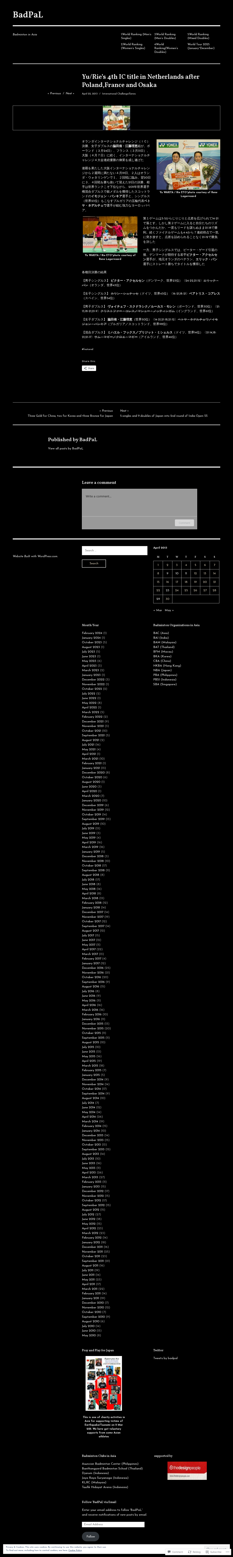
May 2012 (89, 1223)
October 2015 (91, 1033)
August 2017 (90, 930)
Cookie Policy (75, 1550)
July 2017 (88, 935)
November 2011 (92, 1251)
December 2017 (92, 912)
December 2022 (93, 679)
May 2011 (88, 1279)
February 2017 (91, 958)
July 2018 (88, 879)
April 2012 (89, 1228)
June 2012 (88, 1219)
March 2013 (90, 1177)
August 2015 (90, 1042)
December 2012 (93, 1191)
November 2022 (93, 684)
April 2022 (89, 707)
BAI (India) (161, 637)
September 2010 (93, 1316)
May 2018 (89, 889)
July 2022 (88, 693)
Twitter (158, 1351)
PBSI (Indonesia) (164, 679)
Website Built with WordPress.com (35, 556)
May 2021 (89, 749)
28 (214, 590)
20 (205, 582)
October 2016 (91, 977)
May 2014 (88, 1112)
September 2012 (93, 1205)
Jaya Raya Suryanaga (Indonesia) (105, 1477)
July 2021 (88, 744)
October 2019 (91, 814)
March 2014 (90, 1121)
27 (205, 590)
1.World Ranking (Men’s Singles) (136, 36)
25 (186, 590)
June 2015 (88, 1051)
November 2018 (93, 861)
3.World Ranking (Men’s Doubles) (165, 36)
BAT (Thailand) (164, 647)
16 (167, 582)
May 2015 (88, 1056)
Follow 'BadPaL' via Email (99, 1502)
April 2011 (88, 1284)
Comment (184, 522)
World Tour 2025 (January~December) (201, 46)
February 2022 (92, 716)
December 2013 (92, 1135)
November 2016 (93, 972)
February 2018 (92, 902)
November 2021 (93, 726)
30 (167, 599)
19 (195, 582)
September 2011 (93, 1261)
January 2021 (91, 768)
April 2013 (89, 1172)
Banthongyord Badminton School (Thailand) (112, 1468)
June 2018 (88, 884)
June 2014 (88, 1107)
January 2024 (91, 637)
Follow (90, 1536)
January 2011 (90, 1298)
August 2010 (90, 1321)
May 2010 (89, 1335)
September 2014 (93, 1093)
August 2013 (90, 1154)
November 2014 (93, 1084)
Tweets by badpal (165, 1358)
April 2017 (89, 949)
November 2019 (93, 809)
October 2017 (91, 921)
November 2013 (93, 1140)
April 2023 (89, 665)
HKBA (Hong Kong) (167, 665)
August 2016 (90, 986)
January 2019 (91, 851)
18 (186, 582)
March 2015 (90, 1065)
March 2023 (90, 670)
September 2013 (93, 1149)
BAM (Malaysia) (164, 642)
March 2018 (90, 898)
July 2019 (88, 828)
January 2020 (91, 800)
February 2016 (92, 1014)
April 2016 (89, 1005)
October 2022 (92, 689)
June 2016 (88, 995)
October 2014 (91, 1088)
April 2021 (89, 754)
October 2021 (91, 730)
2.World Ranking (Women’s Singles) (133, 46)
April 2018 (89, 893)
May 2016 (89, 1000)
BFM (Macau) (163, 651)
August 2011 (90, 1265)
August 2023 (91, 647)
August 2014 (90, 1098)
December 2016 (93, 968)
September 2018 (93, 870)
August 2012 (90, 1209)
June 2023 (89, 656)
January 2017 (91, 963)
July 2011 (87, 1270)
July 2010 (88, 1326)
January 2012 (91, 1242)
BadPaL (28, 15)
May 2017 (88, 944)
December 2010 (93, 1302)
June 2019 (88, 833)
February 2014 (91, 1126)
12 (195, 573)
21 (214, 582)
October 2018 (91, 865)
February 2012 (92, 1237)
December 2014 (92, 1079)
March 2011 (89, 1289)
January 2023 (91, 675)
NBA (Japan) (162, 670)
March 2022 (90, 712)
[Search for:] (114, 550)
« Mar (157, 610)
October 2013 (91, 1144)
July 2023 (88, 651)
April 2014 (89, 1116)
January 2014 (91, 1130)
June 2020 (89, 786)
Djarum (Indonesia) (95, 1473)
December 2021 (93, 721)
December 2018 (93, 856)
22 (158, 590)
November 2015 (93, 1028)
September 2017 (93, 926)
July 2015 (88, 1047)
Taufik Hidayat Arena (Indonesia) (105, 1487)
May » (169, 610)
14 (214, 573)
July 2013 (88, 1158)
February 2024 (92, 633)
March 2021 (90, 758)
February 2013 (91, 1181)
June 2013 (88, 1163)
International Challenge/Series (119, 93)
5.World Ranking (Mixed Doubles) (198, 36)
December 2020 (93, 772)
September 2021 (93, 735)
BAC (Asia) (161, 633)
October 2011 (91, 1256)
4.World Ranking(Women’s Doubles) (166, 48)
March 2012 (90, 1233)
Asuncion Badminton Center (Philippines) (110, 1463)
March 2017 (90, 954)
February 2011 (91, 1293)
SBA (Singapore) (165, 684)
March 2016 (90, 1009)
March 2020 (90, 796)
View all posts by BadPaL (65, 448)
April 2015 (89, 1061)
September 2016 (93, 982)
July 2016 (88, 991)
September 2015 (93, 1037)
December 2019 (93, 805)
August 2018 (90, 875)
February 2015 (91, 1070)
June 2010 (89, 1330)
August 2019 (90, 823)
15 (158, 582)
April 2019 (89, 842)
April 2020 (89, 791)
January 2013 (91, 1186)
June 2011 (88, 1274)
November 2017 (92, 916)
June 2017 (88, 940)
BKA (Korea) (162, 656)
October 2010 (91, 1312)
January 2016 (91, 1019)
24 (177, 590)
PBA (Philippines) (165, 675)
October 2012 (91, 1200)
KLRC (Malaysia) (94, 1482)
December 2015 (92, 1023)
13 (205, 573)
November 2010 (93, 1307)
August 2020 (91, 782)
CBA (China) (162, 661)
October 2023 (92, 642)
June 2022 (89, 698)
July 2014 (88, 1103)
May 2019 (89, 837)
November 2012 (93, 1196)
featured (88, 349)
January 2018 (91, 907)
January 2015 (91, 1075)
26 (195, 590)
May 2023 (89, 661)
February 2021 (92, 763)
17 (177, 582)
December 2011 (92, 1247)
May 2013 (88, 1168)
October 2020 (92, 777)
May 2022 (89, 703)
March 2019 (90, 847)
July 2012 (88, 1214)
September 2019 (93, 819)
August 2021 (90, 740)
